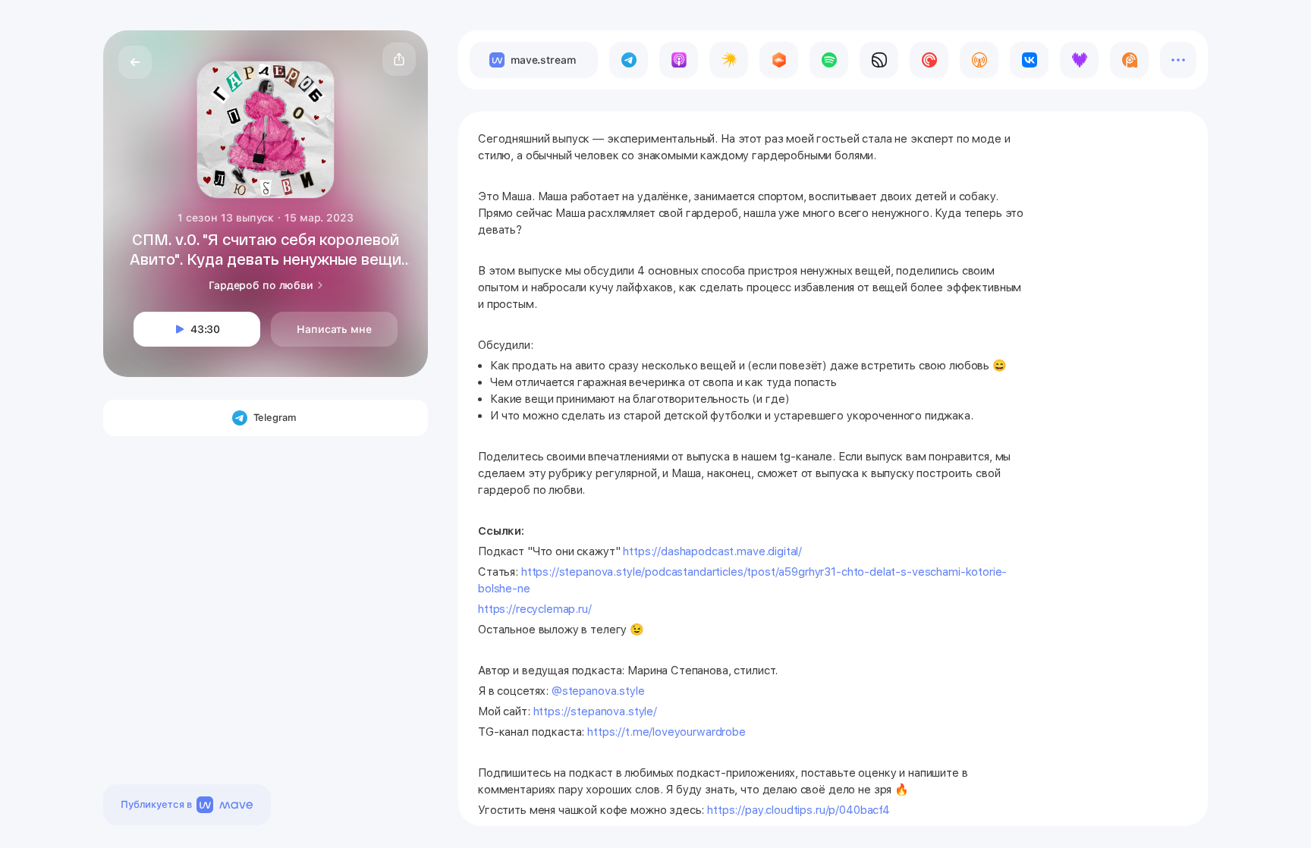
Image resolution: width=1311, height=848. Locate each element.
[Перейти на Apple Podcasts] (678, 60)
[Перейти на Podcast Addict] (1129, 60)
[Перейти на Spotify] (829, 60)
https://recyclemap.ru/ (535, 609)
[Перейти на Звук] (879, 60)
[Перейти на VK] (1029, 60)
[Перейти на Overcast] (979, 60)
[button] (399, 59)
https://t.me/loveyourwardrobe (666, 732)
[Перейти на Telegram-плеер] (628, 60)
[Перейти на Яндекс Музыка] (728, 60)
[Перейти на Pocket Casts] (929, 60)
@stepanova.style (598, 691)
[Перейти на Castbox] (778, 60)
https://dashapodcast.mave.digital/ (712, 551)
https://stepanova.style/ (595, 711)
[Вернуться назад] (135, 62)
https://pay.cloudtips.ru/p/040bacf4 (798, 810)
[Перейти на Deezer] (1079, 60)
